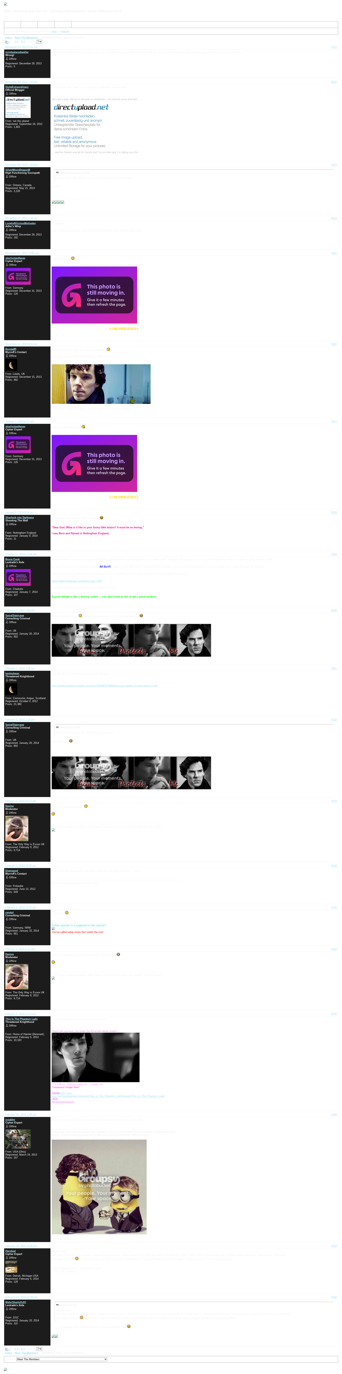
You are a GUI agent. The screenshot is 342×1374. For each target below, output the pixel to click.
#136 (334, 949)
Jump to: (10, 1359)
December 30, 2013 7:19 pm (21, 81)
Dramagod (11, 870)
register (65, 31)
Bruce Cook (12, 559)
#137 (334, 1013)
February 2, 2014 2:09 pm (20, 668)
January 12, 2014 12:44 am (20, 554)
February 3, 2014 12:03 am (20, 865)
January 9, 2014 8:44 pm (19, 512)
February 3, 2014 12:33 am (20, 907)
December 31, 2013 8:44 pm (21, 344)
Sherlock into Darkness (19, 517)
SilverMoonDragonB (17, 169)
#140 (334, 1297)
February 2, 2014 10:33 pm (20, 800)
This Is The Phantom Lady (21, 1018)
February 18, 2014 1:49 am (20, 1114)
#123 (334, 164)
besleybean (12, 673)
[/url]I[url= (62, 1093)
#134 (334, 865)
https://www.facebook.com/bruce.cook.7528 (77, 581)
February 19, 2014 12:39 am (21, 1297)
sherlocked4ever (15, 258)
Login (59, 25)
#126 (334, 344)
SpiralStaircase (14, 615)
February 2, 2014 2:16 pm (20, 719)
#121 (334, 47)
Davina (9, 806)
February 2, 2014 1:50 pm (20, 610)
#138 (334, 1114)
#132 (334, 719)
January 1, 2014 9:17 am (19, 421)
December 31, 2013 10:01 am (22, 252)
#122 (334, 81)
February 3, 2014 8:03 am (20, 949)
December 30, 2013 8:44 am (21, 47)
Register (44, 25)
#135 (334, 907)
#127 (334, 421)
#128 (334, 512)
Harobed (10, 1251)
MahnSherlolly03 (15, 1302)
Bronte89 (10, 349)
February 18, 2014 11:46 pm (21, 1245)
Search (27, 25)
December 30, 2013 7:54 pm (21, 164)
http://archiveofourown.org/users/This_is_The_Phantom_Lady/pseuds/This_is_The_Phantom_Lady (108, 1096)
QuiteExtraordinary (16, 86)
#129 (334, 554)
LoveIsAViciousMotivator (20, 223)
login (54, 31)
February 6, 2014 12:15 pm (20, 1013)
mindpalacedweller (16, 52)
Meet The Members (26, 37)
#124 (334, 218)
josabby (10, 1119)
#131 (334, 668)
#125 (334, 252)
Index (9, 25)
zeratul (9, 912)
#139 (334, 1245)
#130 (334, 610)
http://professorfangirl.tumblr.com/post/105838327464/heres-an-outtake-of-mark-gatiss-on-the (105, 685)
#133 (334, 800)
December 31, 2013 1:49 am (21, 218)
